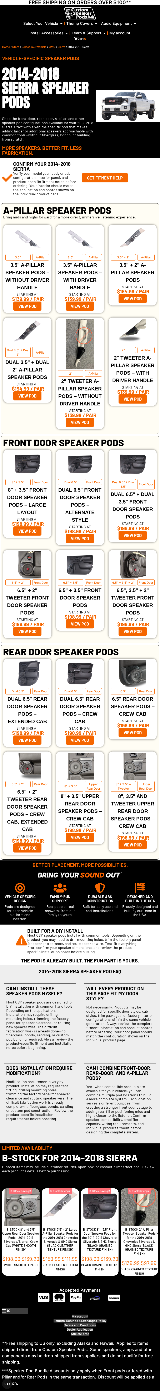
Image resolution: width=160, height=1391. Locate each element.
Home (6, 47)
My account (119, 33)
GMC (52, 47)
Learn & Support (86, 33)
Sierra (61, 47)
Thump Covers (79, 23)
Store (15, 47)
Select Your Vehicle (40, 23)
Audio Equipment (116, 23)
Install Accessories (47, 33)
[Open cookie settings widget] (7, 1384)
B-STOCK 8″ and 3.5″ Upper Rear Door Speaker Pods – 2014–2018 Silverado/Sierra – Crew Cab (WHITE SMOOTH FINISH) (20, 1239)
